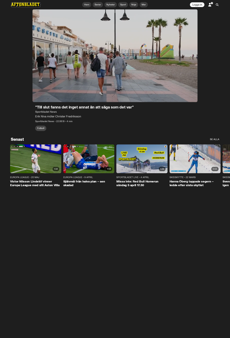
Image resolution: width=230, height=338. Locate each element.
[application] (115, 55)
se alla (214, 139)
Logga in (197, 4)
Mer (144, 4)
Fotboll (40, 128)
